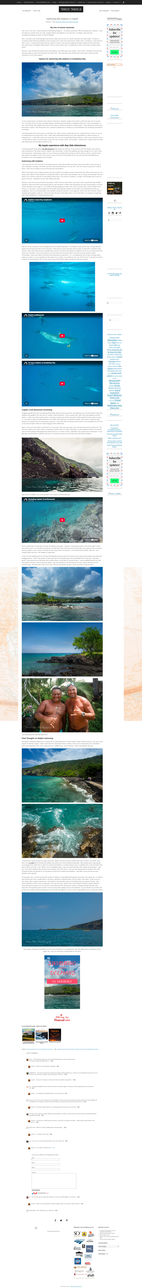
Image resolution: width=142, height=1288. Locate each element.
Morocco (110, 366)
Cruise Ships (116, 347)
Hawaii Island (68, 1049)
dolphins (59, 1049)
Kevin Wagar (31, 1113)
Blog (54, 2)
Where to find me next (114, 438)
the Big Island (95, 1049)
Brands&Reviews (43, 2)
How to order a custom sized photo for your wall (114, 441)
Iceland (119, 357)
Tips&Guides (29, 2)
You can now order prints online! (114, 434)
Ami (30, 1197)
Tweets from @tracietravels (53, 1231)
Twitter (36, 10)
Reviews (64, 21)
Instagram (104, 10)
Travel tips (114, 397)
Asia (114, 342)
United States (75, 21)
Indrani (30, 1059)
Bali (117, 342)
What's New (114, 408)
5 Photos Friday (114, 337)
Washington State (114, 405)
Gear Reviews (110, 354)
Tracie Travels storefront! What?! (114, 446)
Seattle (117, 385)
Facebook (26, 10)
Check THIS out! (114, 345)
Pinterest (115, 10)
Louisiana (112, 361)
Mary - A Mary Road (33, 1141)
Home (19, 2)
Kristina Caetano (32, 1127)
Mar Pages (31, 1100)
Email (33, 1162)
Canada (120, 342)
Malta (110, 363)
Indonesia (113, 359)
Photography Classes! (67, 2)
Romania (111, 385)
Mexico (114, 363)
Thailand (111, 388)
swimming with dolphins (85, 1049)
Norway (109, 373)
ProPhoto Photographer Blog (76, 1286)
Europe (109, 350)
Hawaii (61, 21)
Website (33, 1167)
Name (33, 1157)
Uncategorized (111, 400)
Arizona (110, 342)
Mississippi (118, 363)
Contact (116, 2)
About (108, 2)
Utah (117, 403)
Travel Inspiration (115, 391)
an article (31, 863)
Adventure (58, 21)
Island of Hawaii (76, 1049)
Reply (52, 1061)
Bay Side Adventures (48, 149)
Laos (117, 359)
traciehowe (33, 1066)
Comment (33, 1172)
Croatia (110, 347)
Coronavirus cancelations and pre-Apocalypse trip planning (114, 429)
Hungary (114, 356)
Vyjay (30, 1086)
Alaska (120, 340)
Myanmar (115, 366)
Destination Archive (96, 2)
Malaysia (118, 361)
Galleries (81, 2)
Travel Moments (70, 21)
